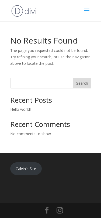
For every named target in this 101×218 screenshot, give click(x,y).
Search (82, 83)
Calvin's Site (26, 168)
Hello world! (20, 109)
